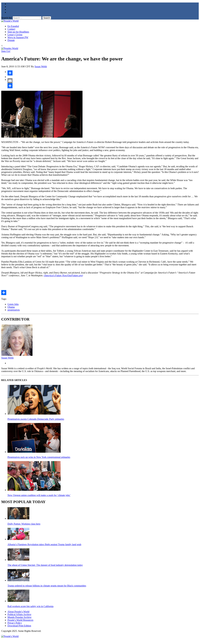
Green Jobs (13, 304)
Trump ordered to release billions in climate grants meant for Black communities (47, 585)
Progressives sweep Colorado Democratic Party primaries (36, 419)
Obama (11, 307)
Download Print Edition (19, 625)
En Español (13, 26)
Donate (11, 40)
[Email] (103, 80)
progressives (14, 309)
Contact (11, 29)
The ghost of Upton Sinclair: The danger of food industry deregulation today (45, 565)
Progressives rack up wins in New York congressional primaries (39, 457)
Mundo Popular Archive (19, 617)
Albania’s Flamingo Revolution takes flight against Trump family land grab (44, 544)
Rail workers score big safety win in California (30, 606)
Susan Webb (41, 66)
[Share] (103, 72)
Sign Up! (5, 51)
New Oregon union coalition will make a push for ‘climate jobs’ (39, 495)
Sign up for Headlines (18, 31)
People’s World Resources (20, 620)
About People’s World (18, 611)
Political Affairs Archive (19, 614)
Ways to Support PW (18, 37)
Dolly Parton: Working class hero (24, 523)
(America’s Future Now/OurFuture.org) (63, 275)
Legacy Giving (15, 34)
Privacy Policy (15, 623)
